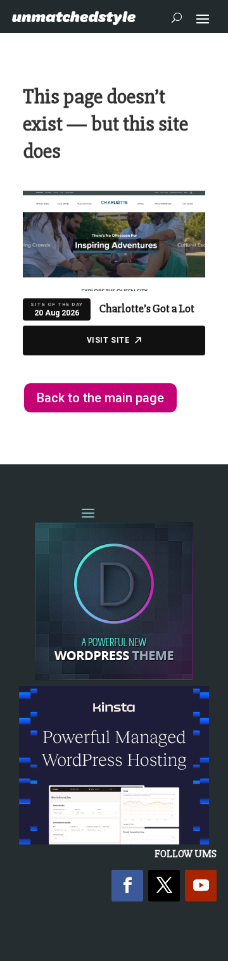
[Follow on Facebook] (127, 885)
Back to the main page (100, 397)
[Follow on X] (164, 885)
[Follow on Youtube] (201, 885)
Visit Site (108, 340)
